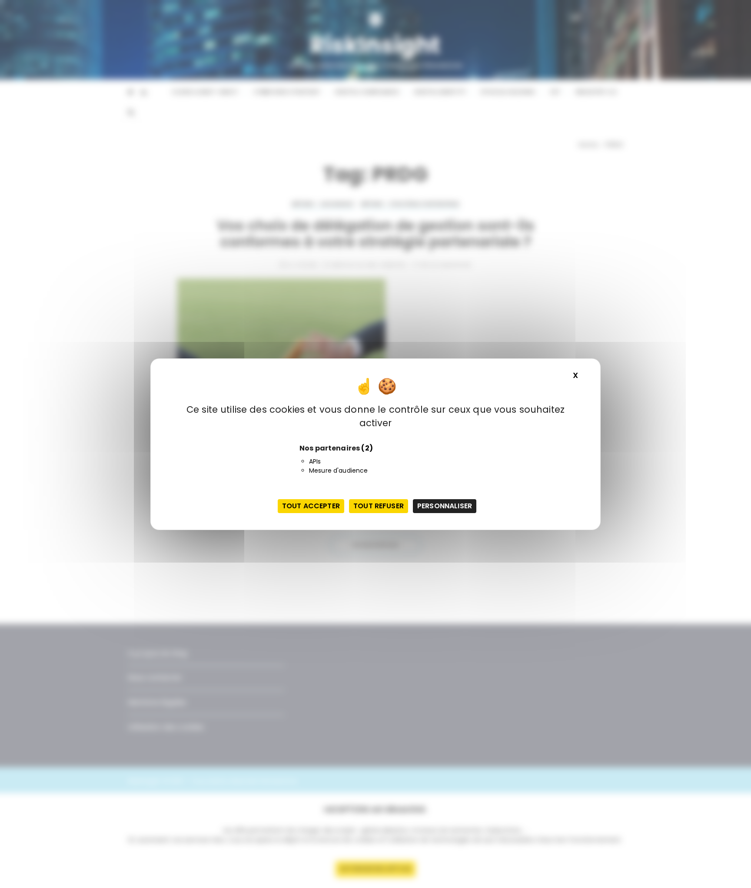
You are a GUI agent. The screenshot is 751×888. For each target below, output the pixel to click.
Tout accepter (311, 506)
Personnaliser (444, 506)
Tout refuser (378, 506)
